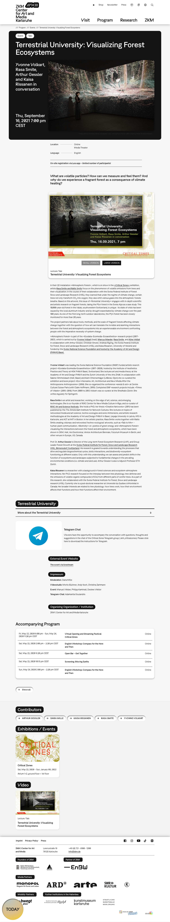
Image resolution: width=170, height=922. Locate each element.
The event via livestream (61, 565)
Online (77, 144)
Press (123, 5)
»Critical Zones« (122, 285)
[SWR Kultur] (110, 885)
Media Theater (81, 147)
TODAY (13, 909)
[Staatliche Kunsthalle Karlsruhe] (108, 902)
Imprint (19, 840)
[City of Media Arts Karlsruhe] (149, 913)
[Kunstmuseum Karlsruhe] (85, 902)
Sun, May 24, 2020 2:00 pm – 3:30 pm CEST (39, 669)
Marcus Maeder (105, 339)
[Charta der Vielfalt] (128, 913)
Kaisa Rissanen (82, 718)
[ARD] (56, 885)
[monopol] (27, 884)
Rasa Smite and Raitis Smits (69, 288)
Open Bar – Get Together (76, 653)
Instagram (132, 841)
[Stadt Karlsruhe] (49, 867)
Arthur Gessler (31, 718)
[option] (38, 756)
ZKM (149, 19)
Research (128, 19)
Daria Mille (56, 718)
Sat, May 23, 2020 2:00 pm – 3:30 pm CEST (38, 643)
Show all (26, 689)
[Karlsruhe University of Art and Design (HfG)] (55, 902)
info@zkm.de (74, 851)
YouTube (138, 841)
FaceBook (125, 841)
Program (105, 19)
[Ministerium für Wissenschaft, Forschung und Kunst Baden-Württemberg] (27, 867)
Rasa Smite (119, 339)
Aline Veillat (134, 339)
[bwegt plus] (24, 902)
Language (145, 5)
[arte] (85, 885)
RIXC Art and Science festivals (64, 406)
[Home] (31, 12)
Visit (85, 19)
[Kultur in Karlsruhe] (127, 885)
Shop (101, 5)
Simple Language (132, 5)
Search (152, 5)
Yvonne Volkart (84, 339)
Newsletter (112, 5)
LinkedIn (152, 841)
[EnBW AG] (75, 867)
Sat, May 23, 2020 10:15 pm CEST (34, 661)
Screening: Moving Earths (77, 661)
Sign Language (138, 5)
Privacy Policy (31, 840)
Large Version (111, 263)
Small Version (91, 263)
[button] (101, 95)
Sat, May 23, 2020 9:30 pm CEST (34, 653)
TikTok (145, 841)
